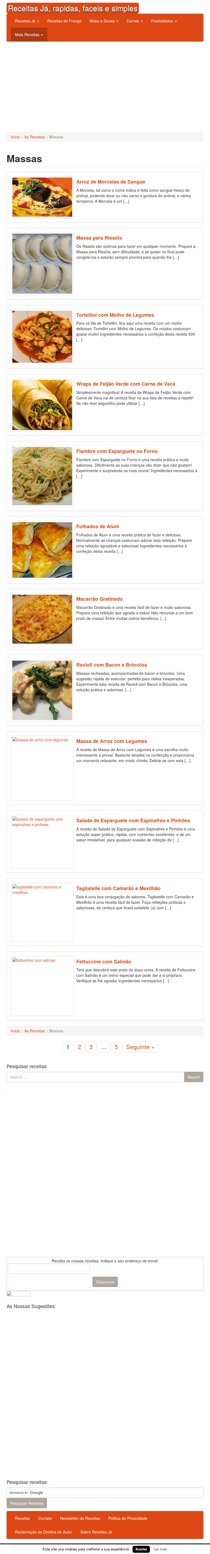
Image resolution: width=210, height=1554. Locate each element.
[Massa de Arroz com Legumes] (42, 768)
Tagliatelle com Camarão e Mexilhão (118, 888)
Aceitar (141, 1549)
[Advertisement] (105, 85)
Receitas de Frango (64, 21)
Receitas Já (25, 21)
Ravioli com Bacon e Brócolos (111, 664)
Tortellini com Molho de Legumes (115, 314)
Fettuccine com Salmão (103, 961)
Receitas (22, 1518)
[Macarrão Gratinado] (42, 619)
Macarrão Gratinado (99, 598)
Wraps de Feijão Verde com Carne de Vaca (125, 383)
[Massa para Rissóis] (42, 263)
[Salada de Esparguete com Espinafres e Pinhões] (42, 842)
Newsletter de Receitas (80, 1518)
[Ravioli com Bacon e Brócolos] (42, 690)
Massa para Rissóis (99, 237)
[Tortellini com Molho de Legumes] (42, 336)
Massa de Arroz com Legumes (111, 741)
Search (194, 1077)
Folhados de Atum (97, 526)
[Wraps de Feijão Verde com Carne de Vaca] (42, 404)
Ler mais (160, 1549)
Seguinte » (140, 1046)
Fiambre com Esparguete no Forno (117, 451)
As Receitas (34, 137)
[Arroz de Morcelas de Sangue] (42, 197)
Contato (45, 1518)
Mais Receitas (27, 34)
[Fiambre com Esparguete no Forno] (42, 476)
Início (15, 137)
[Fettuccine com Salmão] (42, 986)
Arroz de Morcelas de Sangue (110, 181)
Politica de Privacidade (127, 1518)
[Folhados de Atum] (42, 550)
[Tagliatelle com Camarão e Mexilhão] (42, 912)
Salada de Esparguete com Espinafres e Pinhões (133, 820)
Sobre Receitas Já (96, 1532)
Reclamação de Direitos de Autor (43, 1532)
